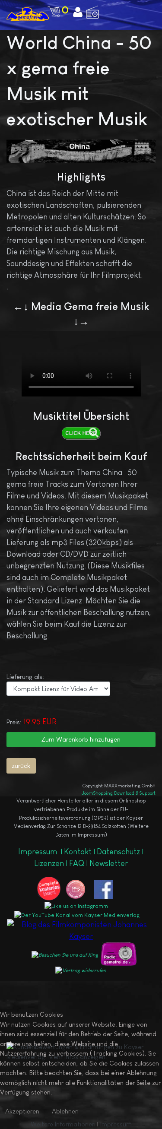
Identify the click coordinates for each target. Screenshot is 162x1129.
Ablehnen (65, 1111)
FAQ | (79, 863)
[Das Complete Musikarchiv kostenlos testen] (51, 888)
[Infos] (81, 433)
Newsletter (108, 863)
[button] (144, 7)
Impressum (38, 851)
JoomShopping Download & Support (119, 793)
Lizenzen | (51, 863)
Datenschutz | (120, 851)
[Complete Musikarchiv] (27, 14)
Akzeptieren (22, 1111)
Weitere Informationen (63, 1124)
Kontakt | (79, 851)
